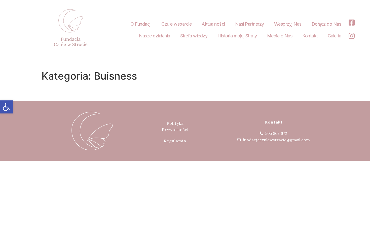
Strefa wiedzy (194, 35)
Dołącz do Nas (326, 24)
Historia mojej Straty (237, 35)
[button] (6, 106)
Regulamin (175, 140)
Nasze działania (154, 35)
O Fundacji (140, 24)
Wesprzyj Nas (288, 24)
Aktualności (213, 24)
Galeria (334, 35)
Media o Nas (279, 35)
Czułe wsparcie (176, 24)
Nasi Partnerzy (249, 24)
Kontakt (310, 35)
